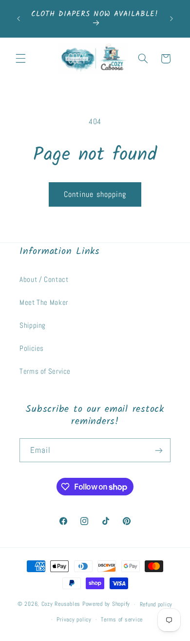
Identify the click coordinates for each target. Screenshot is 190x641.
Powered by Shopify (106, 604)
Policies (31, 348)
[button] (20, 58)
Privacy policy (74, 619)
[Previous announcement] (18, 19)
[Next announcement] (171, 19)
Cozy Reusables (60, 604)
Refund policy (156, 604)
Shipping (32, 325)
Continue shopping (95, 194)
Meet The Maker (43, 302)
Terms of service (122, 619)
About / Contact (43, 279)
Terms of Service (45, 371)
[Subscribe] (159, 450)
